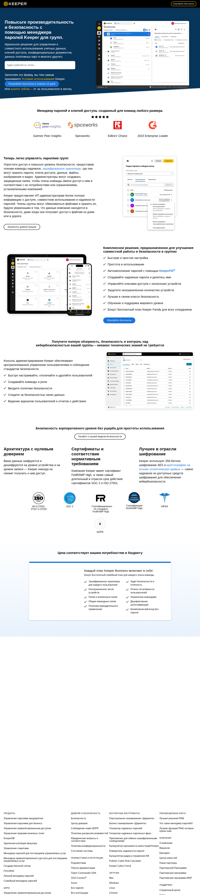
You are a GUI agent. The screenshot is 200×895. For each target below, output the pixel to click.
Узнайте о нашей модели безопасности (100, 436)
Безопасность (78, 818)
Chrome (113, 893)
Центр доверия (79, 823)
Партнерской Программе (173, 868)
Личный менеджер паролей (19, 876)
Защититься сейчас (49, 590)
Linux (112, 888)
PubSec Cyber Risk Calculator (125, 861)
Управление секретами (16, 848)
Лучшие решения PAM (171, 818)
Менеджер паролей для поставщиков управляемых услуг (35, 853)
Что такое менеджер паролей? (176, 823)
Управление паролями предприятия (23, 818)
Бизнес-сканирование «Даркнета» (127, 823)
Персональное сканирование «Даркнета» (131, 818)
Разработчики (78, 863)
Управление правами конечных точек (24, 833)
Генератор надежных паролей (125, 828)
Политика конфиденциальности (88, 846)
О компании (165, 843)
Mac (111, 878)
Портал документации (83, 868)
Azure (74, 883)
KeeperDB (9, 838)
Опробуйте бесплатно (183, 3)
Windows (114, 883)
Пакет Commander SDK (83, 873)
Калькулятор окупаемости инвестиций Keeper (134, 846)
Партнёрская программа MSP (175, 878)
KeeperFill (167, 270)
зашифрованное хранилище (62, 168)
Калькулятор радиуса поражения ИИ (129, 856)
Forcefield (9, 871)
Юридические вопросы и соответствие (84, 839)
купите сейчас (20, 89)
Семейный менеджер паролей (20, 881)
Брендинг (164, 853)
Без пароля (77, 888)
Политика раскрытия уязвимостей (89, 833)
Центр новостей (168, 858)
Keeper (15, 4)
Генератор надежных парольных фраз (130, 833)
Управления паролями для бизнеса (23, 823)
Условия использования (38, 79)
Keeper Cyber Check (120, 866)
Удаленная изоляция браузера (20, 843)
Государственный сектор (17, 866)
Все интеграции (79, 893)
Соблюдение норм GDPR (85, 828)
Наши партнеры (168, 863)
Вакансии (164, 848)
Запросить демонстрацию (21, 227)
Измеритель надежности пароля (126, 851)
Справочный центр (169, 890)
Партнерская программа (172, 873)
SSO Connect (79, 878)
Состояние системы (82, 851)
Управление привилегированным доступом (27, 828)
